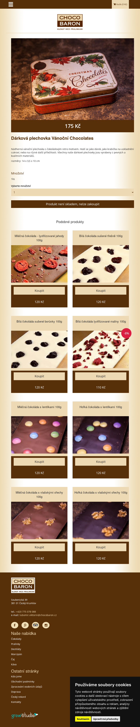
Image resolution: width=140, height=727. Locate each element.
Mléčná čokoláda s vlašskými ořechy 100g (39, 494)
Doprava (16, 691)
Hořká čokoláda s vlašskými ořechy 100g (100, 492)
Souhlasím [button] (83, 718)
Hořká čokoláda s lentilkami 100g (101, 407)
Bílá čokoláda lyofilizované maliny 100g (101, 321)
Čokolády (16, 638)
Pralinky (15, 644)
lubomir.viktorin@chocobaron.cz (38, 615)
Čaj (13, 659)
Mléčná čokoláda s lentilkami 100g (39, 407)
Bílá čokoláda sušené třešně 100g (100, 236)
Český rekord (18, 696)
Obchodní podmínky (22, 681)
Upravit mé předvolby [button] (105, 718)
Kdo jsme (16, 676)
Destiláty (16, 649)
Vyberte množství (21, 186)
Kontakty (16, 702)
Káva (14, 664)
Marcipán (16, 654)
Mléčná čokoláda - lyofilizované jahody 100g (39, 238)
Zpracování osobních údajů (26, 686)
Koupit (39, 291)
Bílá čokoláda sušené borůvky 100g (39, 321)
